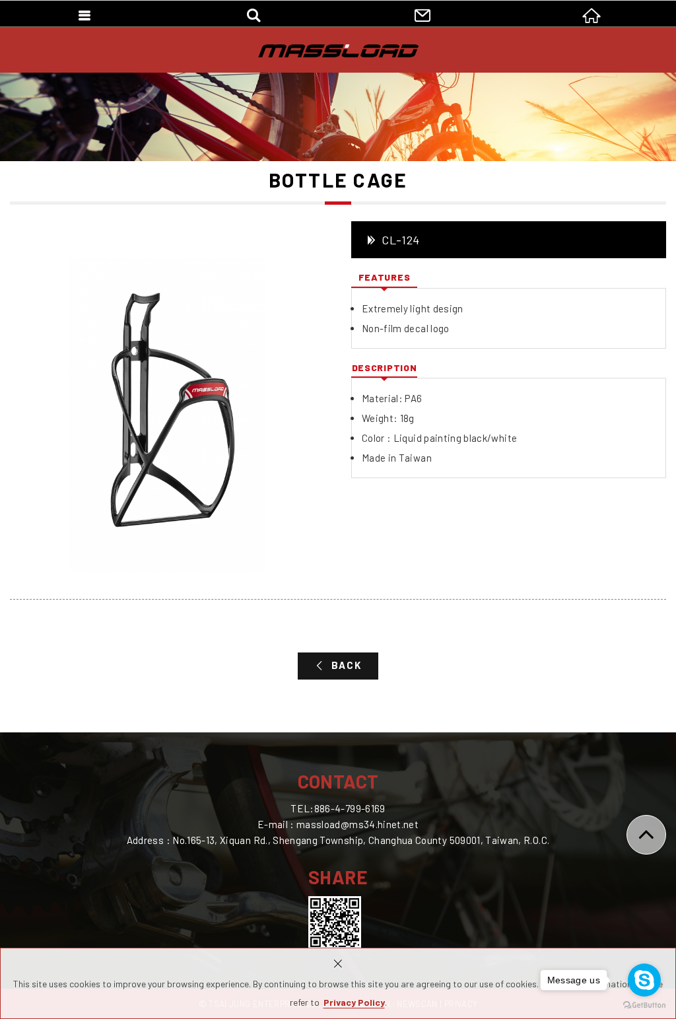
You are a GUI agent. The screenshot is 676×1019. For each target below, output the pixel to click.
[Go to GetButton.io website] (644, 1005)
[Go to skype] (644, 980)
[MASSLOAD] (338, 50)
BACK (346, 665)
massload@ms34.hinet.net (357, 824)
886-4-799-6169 (350, 808)
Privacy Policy (354, 1002)
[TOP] (646, 835)
